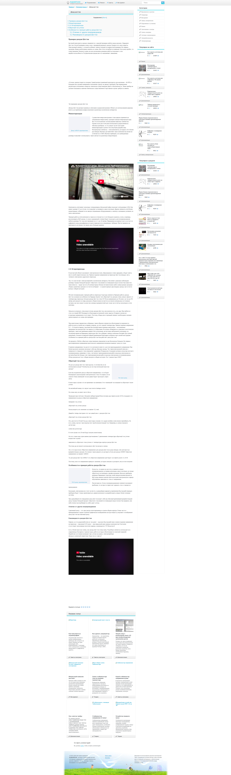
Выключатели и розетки (147, 12)
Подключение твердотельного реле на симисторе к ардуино (154, 93)
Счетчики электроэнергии (148, 35)
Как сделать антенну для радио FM (155, 52)
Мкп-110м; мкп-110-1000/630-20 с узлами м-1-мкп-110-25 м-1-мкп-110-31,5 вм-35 (154, 276)
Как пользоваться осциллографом (75, 634)
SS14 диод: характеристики (79, 482)
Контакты (107, 757)
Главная (71, 7)
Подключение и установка (148, 23)
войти (82, 746)
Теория (96, 697)
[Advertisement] (101, 68)
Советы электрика (75, 657)
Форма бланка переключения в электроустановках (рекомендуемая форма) (150, 119)
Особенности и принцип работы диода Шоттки (85, 30)
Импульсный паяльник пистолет (76, 677)
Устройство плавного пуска (123, 717)
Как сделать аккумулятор (100, 634)
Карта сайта (108, 755)
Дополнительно (81, 7)
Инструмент (121, 3)
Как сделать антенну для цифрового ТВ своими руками (155, 79)
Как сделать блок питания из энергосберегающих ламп (153, 146)
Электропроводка (146, 41)
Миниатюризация (74, 23)
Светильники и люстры (147, 29)
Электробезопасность (147, 38)
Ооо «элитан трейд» (75, 716)
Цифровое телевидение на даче (154, 131)
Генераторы (144, 14)
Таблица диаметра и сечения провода (153, 105)
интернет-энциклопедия (76, 2)
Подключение (91, 3)
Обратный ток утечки (76, 28)
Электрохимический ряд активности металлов (154, 288)
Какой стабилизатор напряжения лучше (122, 677)
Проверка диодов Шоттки (77, 21)
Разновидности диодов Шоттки (83, 35)
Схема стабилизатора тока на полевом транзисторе (99, 678)
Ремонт (102, 3)
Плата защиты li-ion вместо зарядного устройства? (153, 219)
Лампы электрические (147, 20)
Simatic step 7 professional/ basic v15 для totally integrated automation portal (123, 636)
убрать (104, 17)
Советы (110, 3)
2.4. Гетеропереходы (75, 25)
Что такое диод (122, 378)
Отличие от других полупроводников (85, 32)
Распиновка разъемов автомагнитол (154, 231)
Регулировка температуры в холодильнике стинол (153, 66)
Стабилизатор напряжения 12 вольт (99, 717)
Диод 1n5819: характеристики (79, 130)
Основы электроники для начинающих (155, 245)
